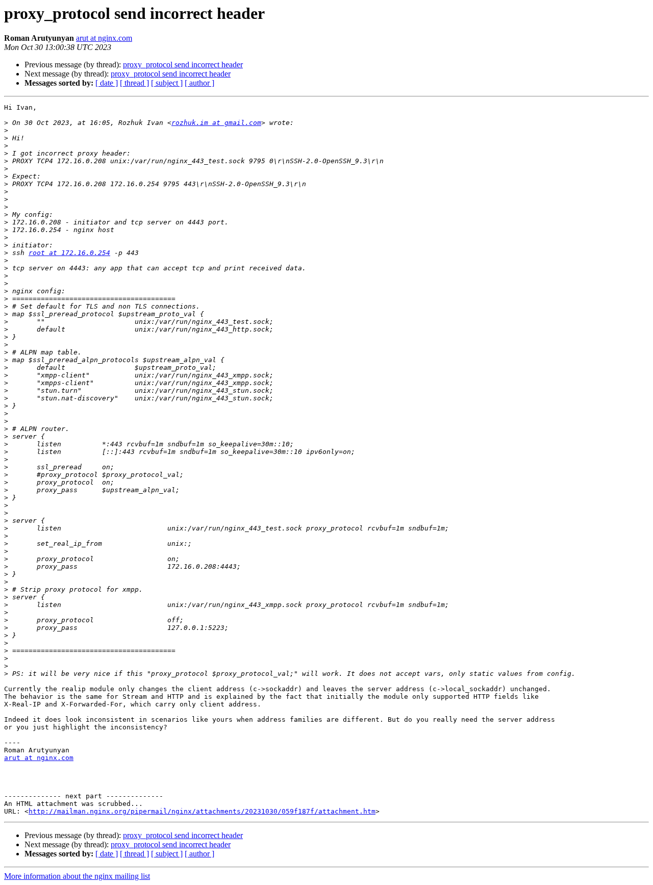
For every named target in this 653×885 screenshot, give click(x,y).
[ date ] (106, 83)
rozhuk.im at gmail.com (216, 123)
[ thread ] (134, 83)
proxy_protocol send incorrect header (183, 64)
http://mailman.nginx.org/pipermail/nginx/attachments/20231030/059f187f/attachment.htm (202, 811)
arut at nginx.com (104, 38)
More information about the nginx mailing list (77, 876)
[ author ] (199, 83)
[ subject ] (167, 83)
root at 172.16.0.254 (69, 253)
